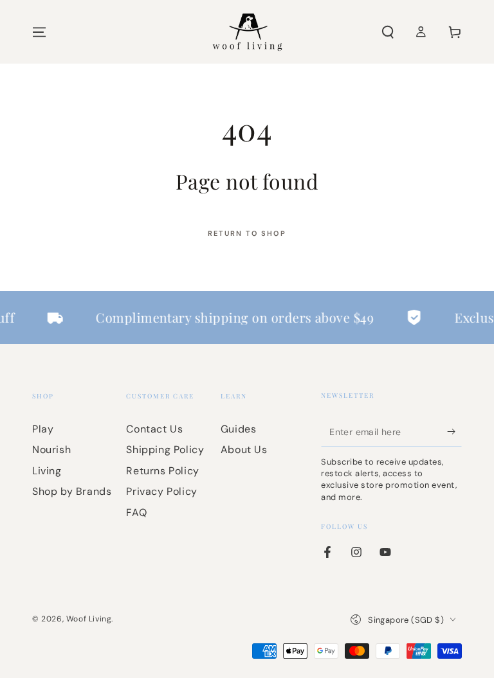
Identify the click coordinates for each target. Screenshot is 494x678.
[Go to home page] (247, 32)
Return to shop (247, 233)
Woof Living (89, 619)
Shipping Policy (165, 449)
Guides (239, 429)
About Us (244, 449)
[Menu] (39, 32)
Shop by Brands (71, 491)
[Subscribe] (454, 432)
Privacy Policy (161, 491)
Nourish (51, 449)
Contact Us (154, 429)
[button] (388, 32)
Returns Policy (162, 470)
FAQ (136, 512)
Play (42, 429)
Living (47, 470)
